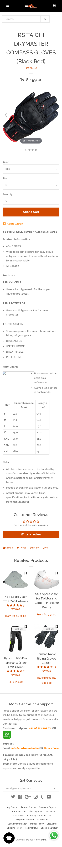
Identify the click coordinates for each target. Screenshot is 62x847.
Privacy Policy (37, 824)
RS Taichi (31, 68)
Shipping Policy (14, 828)
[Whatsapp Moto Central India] (7, 733)
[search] (21, 19)
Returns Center (28, 807)
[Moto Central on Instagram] (36, 797)
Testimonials (31, 828)
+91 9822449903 (40, 728)
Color (6, 162)
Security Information (17, 824)
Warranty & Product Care (39, 815)
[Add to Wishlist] (25, 573)
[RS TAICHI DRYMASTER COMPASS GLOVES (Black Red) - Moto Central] (26, 150)
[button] (15, 605)
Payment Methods (25, 820)
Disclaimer (52, 824)
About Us (50, 811)
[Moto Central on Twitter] (13, 797)
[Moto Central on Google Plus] (27, 797)
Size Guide (42, 820)
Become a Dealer (49, 828)
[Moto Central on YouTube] (49, 797)
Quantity (7, 194)
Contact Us (18, 815)
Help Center (12, 807)
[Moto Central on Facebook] (20, 797)
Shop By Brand (36, 811)
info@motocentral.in (25, 748)
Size (5, 178)
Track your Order (17, 811)
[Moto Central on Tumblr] (42, 797)
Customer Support (47, 807)
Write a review (31, 534)
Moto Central (40, 840)
